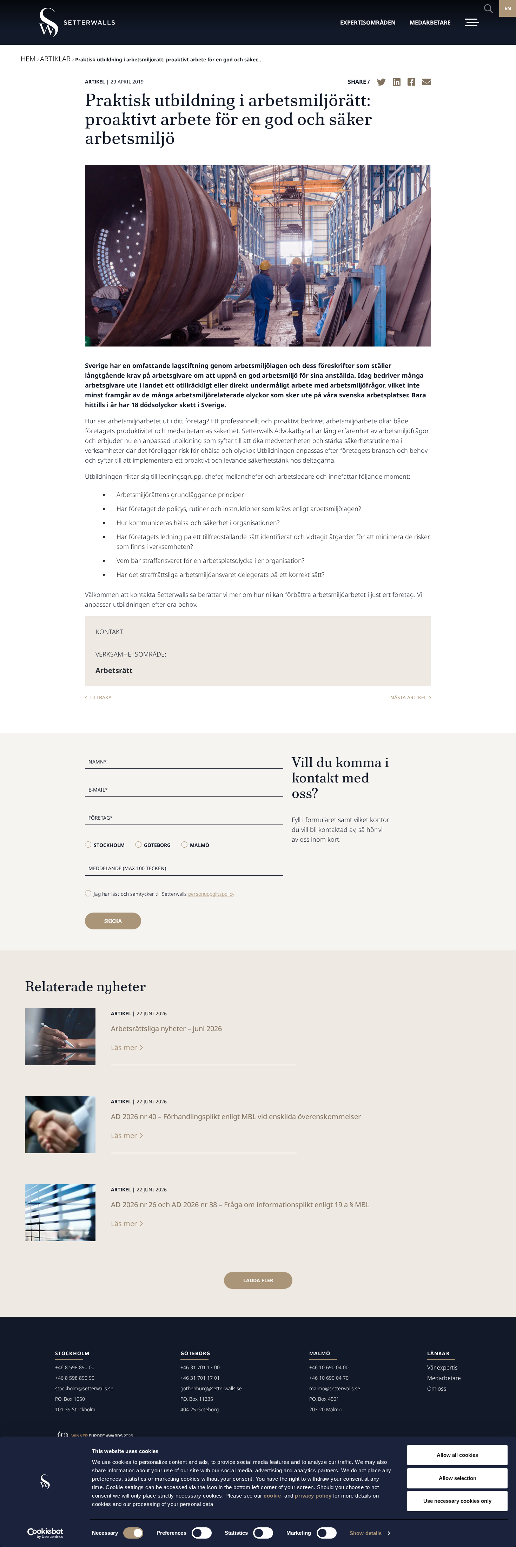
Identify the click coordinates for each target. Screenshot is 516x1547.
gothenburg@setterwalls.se (211, 1388)
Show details (366, 1533)
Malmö (199, 845)
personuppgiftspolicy (211, 893)
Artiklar (55, 58)
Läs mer (124, 1047)
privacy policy (313, 1496)
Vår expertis (442, 1367)
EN (507, 8)
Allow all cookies (457, 1455)
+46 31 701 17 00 (200, 1367)
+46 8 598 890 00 (74, 1367)
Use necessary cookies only (457, 1501)
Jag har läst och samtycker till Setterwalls (164, 893)
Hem (28, 58)
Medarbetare (444, 1378)
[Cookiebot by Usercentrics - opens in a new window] (45, 1533)
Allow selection (457, 1478)
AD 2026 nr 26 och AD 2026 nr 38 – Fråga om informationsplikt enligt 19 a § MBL (240, 1204)
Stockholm (109, 845)
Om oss (436, 1388)
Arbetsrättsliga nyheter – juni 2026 (166, 1028)
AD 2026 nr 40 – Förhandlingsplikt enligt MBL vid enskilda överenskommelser (236, 1116)
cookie (272, 1496)
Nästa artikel (408, 697)
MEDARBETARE (430, 22)
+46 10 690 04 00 (329, 1367)
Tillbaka (101, 697)
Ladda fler (258, 1280)
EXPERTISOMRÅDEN (368, 22)
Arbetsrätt (114, 670)
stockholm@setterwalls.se (84, 1388)
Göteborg (157, 845)
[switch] (202, 1533)
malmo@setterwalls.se (334, 1388)
